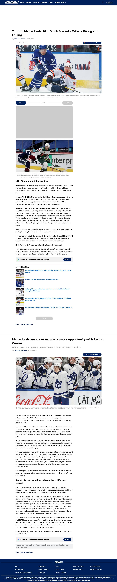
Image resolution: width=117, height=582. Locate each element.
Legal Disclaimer (96, 569)
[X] (102, 2)
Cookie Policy (78, 569)
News (22, 2)
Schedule (36, 2)
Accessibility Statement (23, 573)
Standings (44, 2)
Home (17, 324)
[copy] (26, 43)
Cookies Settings (60, 573)
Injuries (57, 2)
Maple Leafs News (27, 324)
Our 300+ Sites (78, 566)
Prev (20, 103)
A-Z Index (41, 573)
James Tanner (19, 39)
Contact (57, 566)
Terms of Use (59, 569)
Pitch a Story (19, 569)
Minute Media (13, 577)
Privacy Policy (43, 569)
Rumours (28, 2)
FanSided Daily (95, 566)
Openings (41, 566)
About (17, 566)
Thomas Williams (20, 350)
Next (67, 103)
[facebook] (106, 2)
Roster (51, 2)
